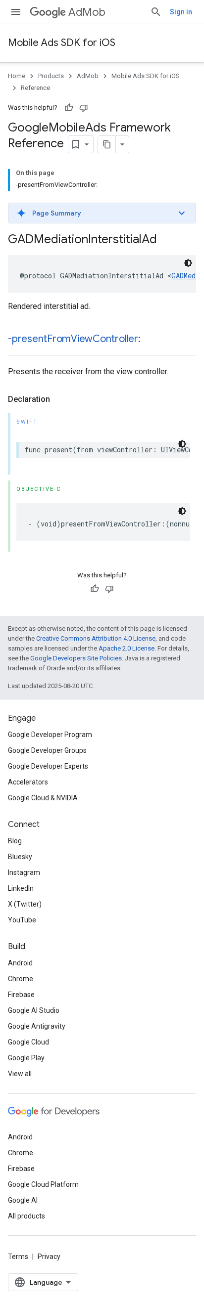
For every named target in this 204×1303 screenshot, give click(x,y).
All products (26, 1216)
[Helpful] (68, 107)
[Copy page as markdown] (107, 144)
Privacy (49, 1256)
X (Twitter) (25, 904)
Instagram (24, 872)
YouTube (22, 920)
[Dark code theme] (188, 263)
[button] (102, 213)
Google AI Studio (33, 1010)
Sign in (181, 12)
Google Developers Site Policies (76, 658)
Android (20, 963)
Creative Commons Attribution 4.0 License (95, 638)
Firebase (21, 995)
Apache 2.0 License (126, 648)
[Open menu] (16, 12)
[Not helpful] (83, 107)
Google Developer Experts (48, 766)
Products (51, 76)
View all (20, 1074)
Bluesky (20, 857)
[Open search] (156, 12)
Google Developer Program (50, 734)
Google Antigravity (36, 1026)
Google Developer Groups (47, 750)
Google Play (26, 1058)
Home (16, 76)
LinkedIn (21, 888)
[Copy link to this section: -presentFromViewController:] (150, 340)
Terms (18, 1256)
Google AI (23, 1200)
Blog (15, 841)
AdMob (86, 12)
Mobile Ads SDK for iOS (61, 43)
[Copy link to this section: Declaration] (60, 399)
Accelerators (28, 782)
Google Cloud (28, 1042)
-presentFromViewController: (74, 339)
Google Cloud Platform (43, 1184)
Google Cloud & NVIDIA (43, 798)
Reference (35, 87)
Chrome (20, 979)
